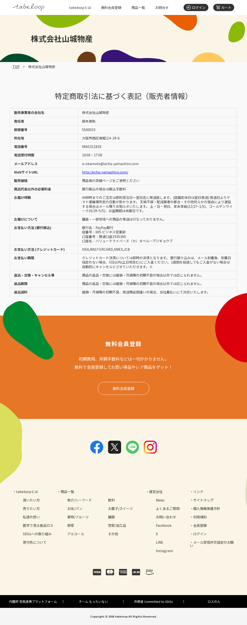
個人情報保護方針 (206, 508)
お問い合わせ (166, 516)
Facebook (164, 525)
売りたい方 (31, 508)
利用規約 (200, 517)
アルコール (75, 533)
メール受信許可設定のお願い (212, 544)
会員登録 (200, 525)
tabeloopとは (80, 7)
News (160, 500)
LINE (159, 542)
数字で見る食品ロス (38, 525)
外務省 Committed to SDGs (153, 601)
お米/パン (74, 508)
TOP (16, 66)
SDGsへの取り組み (37, 533)
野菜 (70, 525)
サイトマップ (203, 500)
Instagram (164, 550)
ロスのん (214, 601)
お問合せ (162, 7)
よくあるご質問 (167, 508)
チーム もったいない (93, 601)
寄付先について (35, 542)
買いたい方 (31, 500)
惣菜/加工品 (117, 525)
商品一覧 (138, 7)
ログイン (200, 533)
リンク (198, 491)
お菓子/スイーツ (120, 508)
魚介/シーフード (79, 500)
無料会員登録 (111, 7)
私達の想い (31, 516)
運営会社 (156, 491)
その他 (113, 533)
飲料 (111, 500)
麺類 (111, 516)
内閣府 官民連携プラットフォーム (33, 601)
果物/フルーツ (78, 516)
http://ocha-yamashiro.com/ (105, 172)
